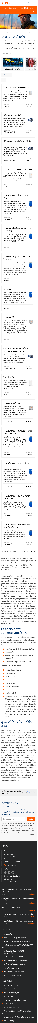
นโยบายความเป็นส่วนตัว (12, 989)
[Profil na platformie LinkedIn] (8, 872)
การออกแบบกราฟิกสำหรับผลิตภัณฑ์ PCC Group (19, 1017)
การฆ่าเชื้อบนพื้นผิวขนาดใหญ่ (14, 972)
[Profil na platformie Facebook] (5, 872)
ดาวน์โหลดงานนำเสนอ (11, 1007)
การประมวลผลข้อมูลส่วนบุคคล (14, 993)
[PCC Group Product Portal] (6, 2)
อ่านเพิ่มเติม (31, 834)
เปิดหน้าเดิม (4, 793)
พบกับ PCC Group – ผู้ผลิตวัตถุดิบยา (15, 938)
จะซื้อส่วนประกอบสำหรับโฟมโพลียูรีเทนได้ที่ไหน (17, 946)
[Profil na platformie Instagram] (12, 872)
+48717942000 (11, 865)
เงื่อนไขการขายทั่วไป (11, 996)
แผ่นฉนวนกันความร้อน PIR (12, 975)
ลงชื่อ (31, 819)
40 (32, 552)
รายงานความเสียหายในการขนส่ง (15, 1000)
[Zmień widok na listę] (3, 80)
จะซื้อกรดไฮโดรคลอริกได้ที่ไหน (14, 957)
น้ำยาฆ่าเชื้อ (8, 934)
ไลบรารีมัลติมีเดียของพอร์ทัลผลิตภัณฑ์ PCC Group (16, 1012)
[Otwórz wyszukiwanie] (29, 2)
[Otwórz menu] (33, 2)
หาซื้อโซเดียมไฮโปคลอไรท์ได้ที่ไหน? (16, 961)
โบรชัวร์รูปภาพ (9, 1004)
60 (34, 552)
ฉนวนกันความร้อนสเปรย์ (12, 968)
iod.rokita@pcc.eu (13, 881)
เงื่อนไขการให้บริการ (11, 985)
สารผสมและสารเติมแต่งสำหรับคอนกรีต (17, 941)
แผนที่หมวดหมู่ (9, 1021)
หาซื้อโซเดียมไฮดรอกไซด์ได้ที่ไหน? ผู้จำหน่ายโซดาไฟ (14, 952)
